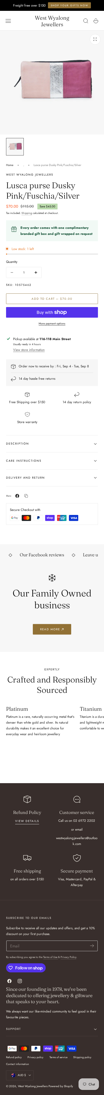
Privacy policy (35, 1057)
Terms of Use (50, 957)
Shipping (26, 213)
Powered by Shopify (60, 1086)
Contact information (17, 1064)
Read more (50, 629)
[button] (8, 20)
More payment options (52, 323)
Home (9, 165)
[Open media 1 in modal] (95, 39)
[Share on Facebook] (17, 496)
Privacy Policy (68, 957)
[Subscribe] (92, 945)
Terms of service (58, 1057)
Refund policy (14, 1057)
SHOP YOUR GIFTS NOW (69, 5)
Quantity (11, 261)
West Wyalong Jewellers (33, 1086)
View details (27, 821)
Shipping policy (82, 1057)
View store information (29, 349)
